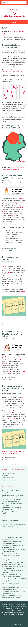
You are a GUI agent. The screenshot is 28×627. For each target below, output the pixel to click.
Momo (9, 274)
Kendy (17, 169)
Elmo (4, 202)
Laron (17, 71)
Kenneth (18, 167)
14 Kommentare (8, 250)
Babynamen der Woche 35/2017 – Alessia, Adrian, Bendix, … (13, 388)
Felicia (4, 266)
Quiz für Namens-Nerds (9, 480)
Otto (13, 418)
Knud (11, 413)
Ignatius (21, 198)
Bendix (23, 397)
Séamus (16, 206)
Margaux (13, 283)
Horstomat (5, 475)
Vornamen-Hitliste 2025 (8, 473)
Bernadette (5, 358)
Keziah (13, 215)
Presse (22, 604)
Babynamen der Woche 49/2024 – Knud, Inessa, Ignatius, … (12, 178)
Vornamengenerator (7, 477)
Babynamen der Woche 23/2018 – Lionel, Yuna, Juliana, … (12, 334)
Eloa (16, 202)
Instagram (20, 614)
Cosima (9, 272)
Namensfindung (7, 612)
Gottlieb (15, 407)
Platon (21, 360)
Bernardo (4, 363)
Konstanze (5, 71)
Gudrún (22, 207)
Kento (8, 169)
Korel (10, 71)
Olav (7, 418)
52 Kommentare (8, 379)
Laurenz (9, 276)
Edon (23, 371)
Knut (14, 167)
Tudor (12, 278)
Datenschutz (7, 606)
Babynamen (18, 612)
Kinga (4, 356)
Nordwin (7, 285)
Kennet (4, 169)
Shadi (21, 215)
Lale (10, 371)
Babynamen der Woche (10, 248)
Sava (3, 206)
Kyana (13, 71)
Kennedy (12, 169)
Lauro (20, 71)
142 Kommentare (8, 459)
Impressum (15, 604)
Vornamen (6, 604)
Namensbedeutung (14, 610)
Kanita (22, 167)
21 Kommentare (8, 325)
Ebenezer (5, 211)
